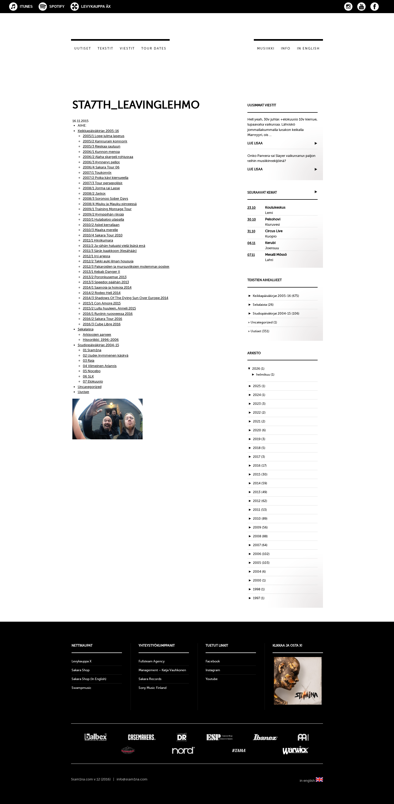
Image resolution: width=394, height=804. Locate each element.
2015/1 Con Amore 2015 (102, 303)
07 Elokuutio (93, 381)
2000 (259, 580)
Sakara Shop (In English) (89, 679)
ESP (219, 737)
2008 (260, 536)
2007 (260, 545)
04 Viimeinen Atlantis (100, 366)
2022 (259, 412)
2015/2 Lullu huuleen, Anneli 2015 (109, 308)
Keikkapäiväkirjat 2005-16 (98, 131)
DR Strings (181, 737)
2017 (259, 457)
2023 (259, 404)
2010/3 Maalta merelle (100, 230)
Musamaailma (128, 750)
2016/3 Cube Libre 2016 (102, 324)
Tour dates (153, 48)
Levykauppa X (81, 661)
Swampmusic (81, 688)
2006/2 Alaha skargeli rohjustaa (108, 157)
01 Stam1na (92, 350)
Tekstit (105, 48)
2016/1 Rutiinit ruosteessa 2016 (108, 314)
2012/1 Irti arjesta (96, 256)
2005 (261, 563)
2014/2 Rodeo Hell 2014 (102, 293)
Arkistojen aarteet (97, 335)
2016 (260, 465)
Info (286, 48)
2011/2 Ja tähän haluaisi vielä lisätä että (114, 246)
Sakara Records (150, 679)
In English (308, 48)
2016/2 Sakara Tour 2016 (102, 319)
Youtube (212, 679)
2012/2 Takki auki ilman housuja (108, 261)
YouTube (361, 6)
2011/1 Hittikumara (98, 240)
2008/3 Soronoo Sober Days (105, 199)
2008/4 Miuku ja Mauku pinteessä (110, 204)
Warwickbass (296, 750)
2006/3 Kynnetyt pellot (101, 162)
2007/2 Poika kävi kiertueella (105, 178)
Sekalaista (86, 329)
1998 (259, 589)
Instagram (348, 6)
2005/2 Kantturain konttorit (105, 141)
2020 (259, 430)
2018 (259, 448)
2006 (261, 554)
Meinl (303, 737)
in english (308, 781)
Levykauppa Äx (96, 7)
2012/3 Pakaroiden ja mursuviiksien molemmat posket (126, 267)
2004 (259, 571)
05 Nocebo (92, 371)
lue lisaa (255, 143)
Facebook (374, 6)
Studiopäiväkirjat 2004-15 (98, 345)
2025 (259, 386)
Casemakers (142, 737)
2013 (260, 492)
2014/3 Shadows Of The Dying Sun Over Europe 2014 (125, 298)
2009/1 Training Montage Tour (107, 209)
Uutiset (82, 48)
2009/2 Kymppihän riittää (103, 214)
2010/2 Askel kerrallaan (101, 225)
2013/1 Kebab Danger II (101, 272)
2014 (260, 483)
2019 (259, 439)
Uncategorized (90, 387)
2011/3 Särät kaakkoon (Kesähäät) (110, 251)
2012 (260, 501)
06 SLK (88, 376)
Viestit (127, 48)
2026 (258, 369)
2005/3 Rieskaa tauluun (101, 146)
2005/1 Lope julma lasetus (103, 136)
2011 (260, 510)
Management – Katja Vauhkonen (162, 670)
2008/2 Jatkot (94, 193)
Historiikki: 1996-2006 (101, 340)
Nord (183, 750)
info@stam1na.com (132, 779)
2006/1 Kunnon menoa (101, 152)
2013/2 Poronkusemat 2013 (105, 277)
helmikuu (265, 374)
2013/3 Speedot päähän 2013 (106, 282)
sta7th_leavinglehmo (136, 105)
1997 (259, 598)
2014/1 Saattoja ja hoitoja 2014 (107, 287)
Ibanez (265, 737)
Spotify (57, 7)
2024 (259, 395)
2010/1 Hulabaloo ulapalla (103, 219)
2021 (259, 421)
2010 (260, 518)
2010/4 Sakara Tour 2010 (102, 235)
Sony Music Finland (152, 688)
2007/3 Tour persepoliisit (102, 183)
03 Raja (88, 360)
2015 (260, 474)
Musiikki (265, 48)
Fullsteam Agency (152, 661)
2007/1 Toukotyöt (97, 173)
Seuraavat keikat (262, 192)
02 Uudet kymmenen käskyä (105, 355)
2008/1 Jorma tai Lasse (101, 188)
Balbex (95, 737)
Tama (239, 750)
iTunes (26, 7)
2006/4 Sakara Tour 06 (101, 167)
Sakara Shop (81, 670)
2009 (260, 527)
